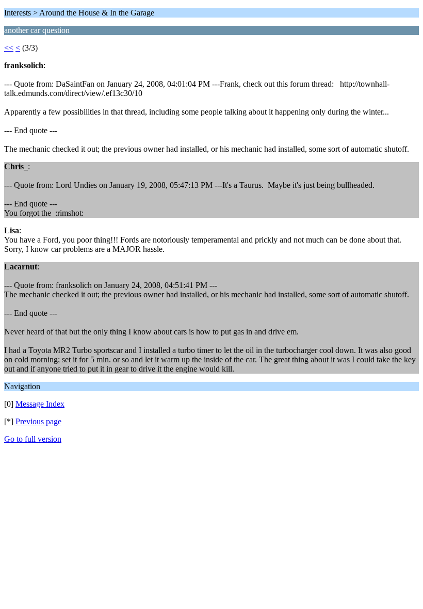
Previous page (38, 421)
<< (8, 47)
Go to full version (32, 439)
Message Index (39, 403)
